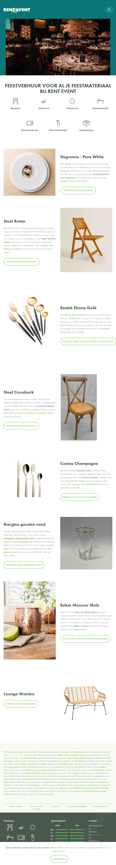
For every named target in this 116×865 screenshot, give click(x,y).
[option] (58, 47)
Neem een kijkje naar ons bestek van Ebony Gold (88, 341)
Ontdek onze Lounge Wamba (21, 703)
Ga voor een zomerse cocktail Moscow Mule (85, 638)
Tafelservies (72, 108)
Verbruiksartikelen (58, 130)
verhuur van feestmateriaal (74, 752)
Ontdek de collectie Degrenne (78, 190)
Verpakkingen (86, 130)
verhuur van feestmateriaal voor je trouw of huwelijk (83, 788)
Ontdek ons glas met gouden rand (23, 564)
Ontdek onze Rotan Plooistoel (21, 261)
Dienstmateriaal (100, 108)
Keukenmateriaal (29, 130)
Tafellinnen (44, 108)
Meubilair (15, 108)
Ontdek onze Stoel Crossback (21, 425)
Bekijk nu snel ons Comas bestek (80, 497)
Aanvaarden (59, 859)
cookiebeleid (58, 851)
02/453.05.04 (97, 835)
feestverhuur (81, 761)
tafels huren (72, 758)
